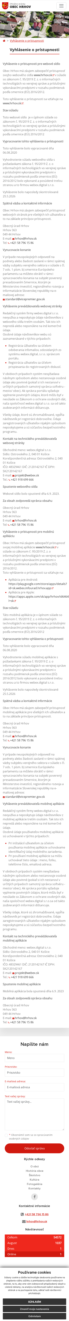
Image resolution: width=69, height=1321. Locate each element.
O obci (34, 1166)
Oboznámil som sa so (31, 1136)
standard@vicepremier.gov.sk (25, 299)
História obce (34, 1170)
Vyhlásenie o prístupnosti (27, 41)
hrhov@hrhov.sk (26, 238)
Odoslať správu (34, 1148)
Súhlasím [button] (34, 1301)
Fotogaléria (34, 1184)
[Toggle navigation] (61, 5)
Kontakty (34, 1188)
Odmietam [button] (34, 1316)
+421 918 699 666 (22, 480)
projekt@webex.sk (27, 475)
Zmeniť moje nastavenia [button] (34, 1308)
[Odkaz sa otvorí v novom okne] (34, 1196)
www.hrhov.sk (43, 75)
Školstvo (34, 1175)
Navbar (9, 5)
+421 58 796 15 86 (22, 243)
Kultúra (34, 1179)
